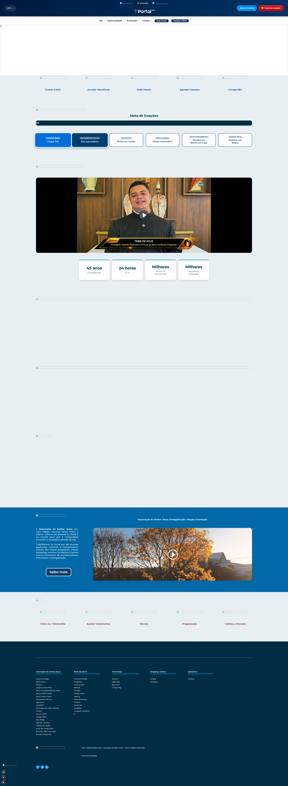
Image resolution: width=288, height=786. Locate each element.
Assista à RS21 (41, 714)
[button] (144, 50)
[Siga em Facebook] (38, 767)
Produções (132, 21)
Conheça (191, 679)
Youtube (77, 690)
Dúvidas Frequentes (43, 734)
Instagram (78, 708)
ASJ (101, 21)
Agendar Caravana (43, 723)
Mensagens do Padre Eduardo (47, 708)
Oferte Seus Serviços (44, 699)
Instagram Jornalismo (82, 711)
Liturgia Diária (41, 717)
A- (4, 782)
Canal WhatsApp (80, 699)
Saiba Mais (116, 682)
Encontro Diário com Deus (46, 731)
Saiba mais (59, 572)
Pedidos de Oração (43, 725)
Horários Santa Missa (44, 688)
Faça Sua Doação (272, 8)
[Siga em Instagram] (42, 767)
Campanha (40, 705)
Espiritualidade (115, 21)
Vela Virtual (40, 720)
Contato (146, 21)
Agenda (77, 696)
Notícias (39, 685)
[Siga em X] (47, 767)
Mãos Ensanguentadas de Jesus (48, 690)
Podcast (77, 702)
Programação (79, 693)
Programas (78, 682)
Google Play (116, 688)
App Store (116, 685)
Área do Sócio (247, 8)
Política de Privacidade (89, 756)
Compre (153, 679)
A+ (4, 772)
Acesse (115, 679)
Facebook (78, 705)
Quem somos (41, 682)
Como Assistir (79, 685)
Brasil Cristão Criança (44, 696)
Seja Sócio (40, 702)
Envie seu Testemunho (44, 728)
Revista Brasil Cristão (44, 693)
